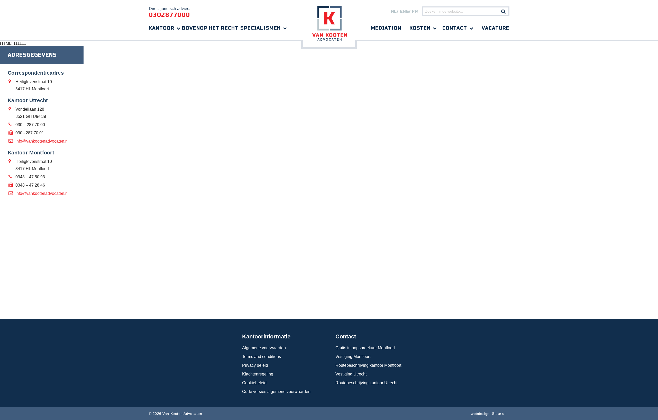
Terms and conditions (261, 356)
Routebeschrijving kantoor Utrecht (366, 383)
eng (404, 11)
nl (394, 11)
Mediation (386, 28)
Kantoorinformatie (266, 336)
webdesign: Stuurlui (488, 414)
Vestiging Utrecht (351, 374)
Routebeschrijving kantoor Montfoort (368, 365)
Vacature (495, 28)
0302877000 (169, 15)
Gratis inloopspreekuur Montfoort (365, 348)
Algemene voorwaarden (264, 348)
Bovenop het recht (210, 28)
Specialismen (260, 28)
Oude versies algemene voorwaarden (276, 391)
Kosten (420, 28)
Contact (454, 28)
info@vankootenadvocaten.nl (42, 141)
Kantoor (161, 28)
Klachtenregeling (257, 374)
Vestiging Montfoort (352, 356)
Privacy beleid (255, 365)
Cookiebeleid (254, 383)
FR (415, 11)
